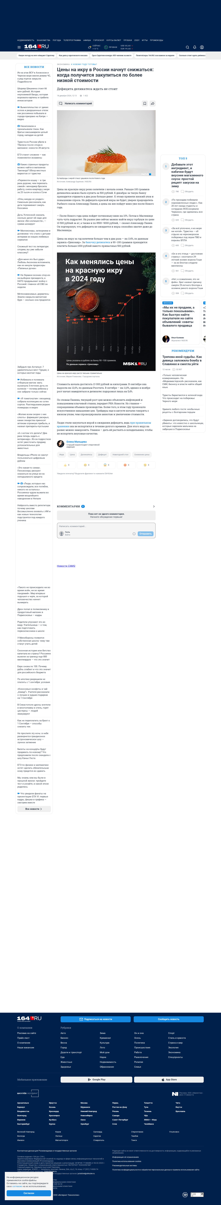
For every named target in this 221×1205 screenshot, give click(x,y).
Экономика (174, 1052)
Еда (62, 1057)
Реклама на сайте (26, 1033)
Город (64, 1047)
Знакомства (43, 40)
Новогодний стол (120, 454)
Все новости (34, 67)
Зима (102, 1033)
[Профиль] (202, 47)
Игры (145, 40)
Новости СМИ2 (66, 565)
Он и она (139, 1033)
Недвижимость (25, 40)
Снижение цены (141, 454)
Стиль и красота (177, 1038)
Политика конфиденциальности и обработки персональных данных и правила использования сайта (155, 1170)
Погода (57, 40)
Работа (138, 1052)
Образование (107, 1066)
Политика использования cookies (126, 1161)
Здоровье (66, 1066)
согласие (17, 1186)
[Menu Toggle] (19, 47)
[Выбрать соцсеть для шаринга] (153, 104)
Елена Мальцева (77, 441)
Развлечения (141, 1057)
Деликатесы (86, 454)
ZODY (137, 40)
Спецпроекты (175, 1057)
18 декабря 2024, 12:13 (67, 96)
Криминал (105, 1038)
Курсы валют (114, 40)
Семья (137, 1066)
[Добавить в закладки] (145, 104)
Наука (103, 1057)
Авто (63, 1033)
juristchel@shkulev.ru (86, 1173)
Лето (102, 1047)
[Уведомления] (194, 47)
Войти (67, 535)
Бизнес (64, 1038)
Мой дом (104, 1052)
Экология (173, 1047)
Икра (61, 454)
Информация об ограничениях (125, 1157)
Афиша (87, 40)
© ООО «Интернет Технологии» (65, 1195)
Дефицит (102, 454)
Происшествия (142, 1047)
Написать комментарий (78, 103)
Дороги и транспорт (71, 1052)
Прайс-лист (23, 1038)
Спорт (171, 1033)
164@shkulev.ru (50, 1171)
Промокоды (156, 40)
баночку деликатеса (98, 242)
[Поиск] (187, 47)
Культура (104, 1042)
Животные (66, 1062)
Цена (72, 454)
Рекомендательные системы (124, 1166)
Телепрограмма (72, 40)
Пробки (128, 40)
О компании (23, 1042)
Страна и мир (175, 1042)
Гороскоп (98, 40)
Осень (137, 1038)
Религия (138, 1062)
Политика (139, 1042)
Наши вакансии (25, 1047)
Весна (64, 1042)
